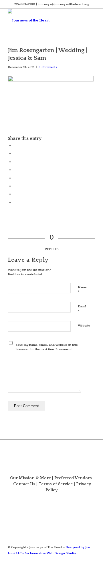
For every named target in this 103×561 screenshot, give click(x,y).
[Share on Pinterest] (14, 162)
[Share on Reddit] (14, 194)
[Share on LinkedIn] (14, 170)
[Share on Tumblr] (14, 178)
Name (82, 290)
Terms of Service (56, 484)
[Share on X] (14, 153)
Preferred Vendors (73, 478)
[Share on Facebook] (14, 145)
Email (82, 309)
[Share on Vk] (14, 186)
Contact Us (24, 484)
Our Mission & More (30, 478)
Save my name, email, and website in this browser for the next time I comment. (47, 347)
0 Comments (48, 67)
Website (84, 325)
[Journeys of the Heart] (43, 20)
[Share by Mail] (14, 202)
